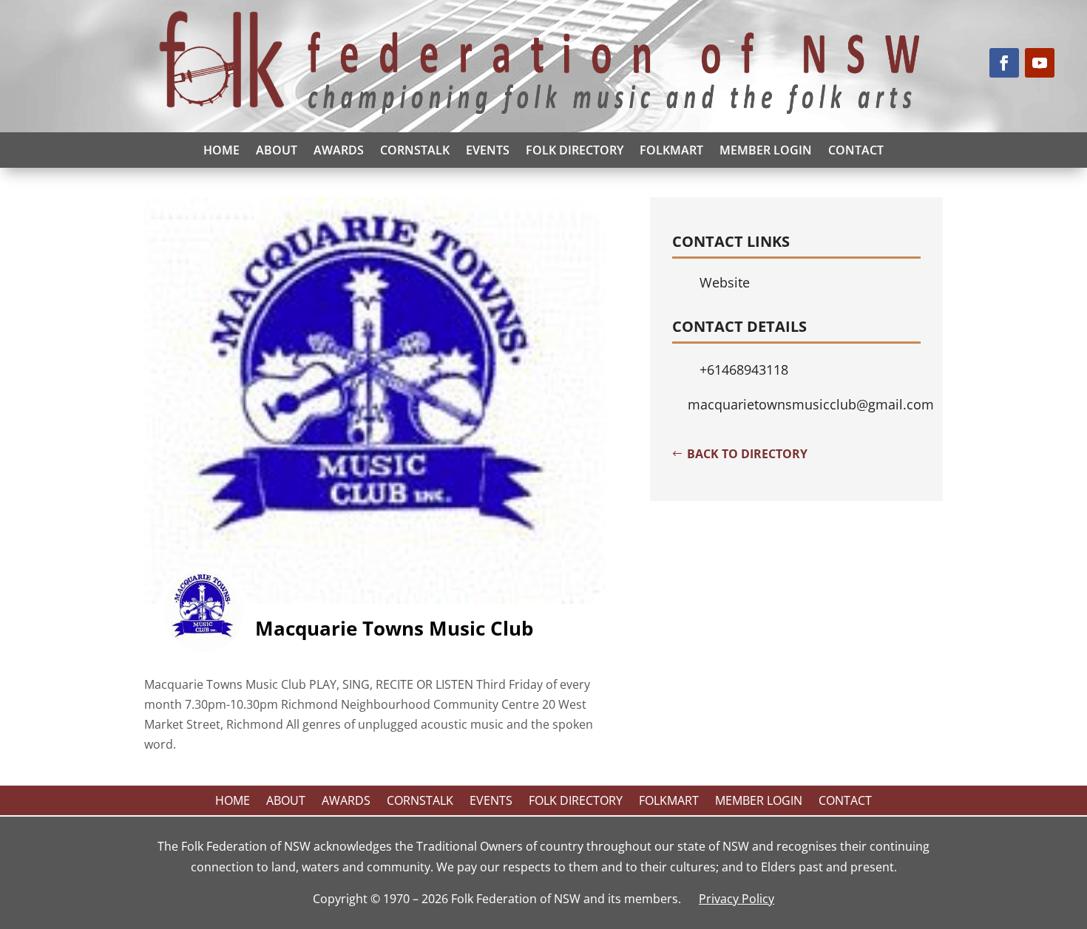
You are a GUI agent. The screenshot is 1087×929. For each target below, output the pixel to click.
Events (487, 150)
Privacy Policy (736, 899)
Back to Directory (747, 454)
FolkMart (671, 150)
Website (725, 282)
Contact (856, 150)
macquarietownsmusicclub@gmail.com (811, 404)
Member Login (765, 150)
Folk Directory (574, 150)
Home (221, 150)
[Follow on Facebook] (1004, 63)
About (276, 150)
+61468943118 (744, 369)
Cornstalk (415, 150)
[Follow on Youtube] (1039, 63)
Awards (339, 150)
